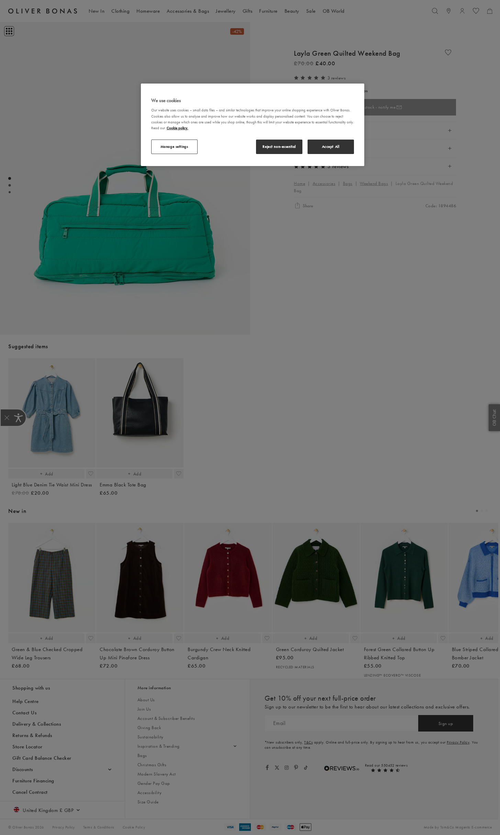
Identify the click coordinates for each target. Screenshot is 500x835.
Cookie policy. (177, 127)
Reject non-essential (279, 146)
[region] (252, 125)
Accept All (331, 146)
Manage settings (174, 146)
